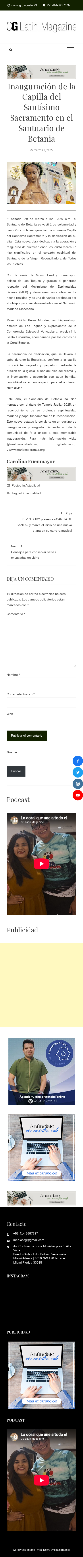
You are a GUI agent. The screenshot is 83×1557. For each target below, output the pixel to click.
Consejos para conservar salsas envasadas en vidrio (33, 551)
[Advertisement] (41, 985)
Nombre (13, 674)
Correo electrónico (21, 694)
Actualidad (32, 485)
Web (10, 714)
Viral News (43, 1549)
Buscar (12, 752)
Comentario (16, 614)
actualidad (33, 493)
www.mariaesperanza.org (27, 449)
